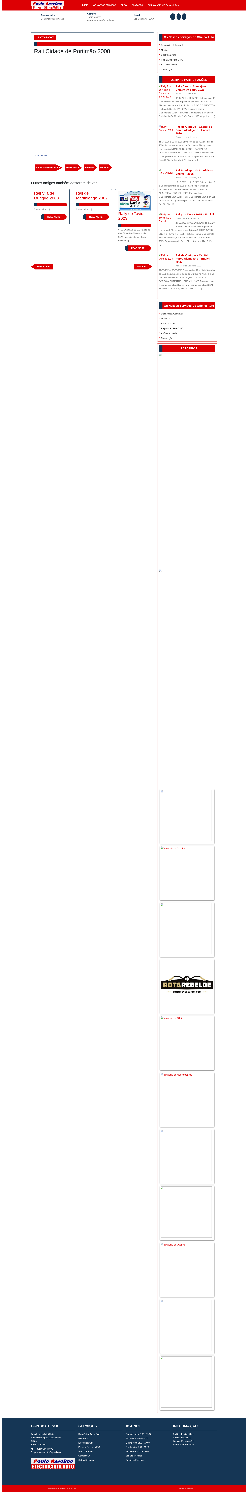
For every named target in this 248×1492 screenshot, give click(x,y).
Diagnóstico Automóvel (172, 45)
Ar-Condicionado (169, 64)
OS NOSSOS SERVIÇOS (104, 5)
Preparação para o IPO (172, 60)
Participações (46, 37)
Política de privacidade (183, 1434)
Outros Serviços (86, 1460)
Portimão (89, 167)
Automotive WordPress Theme (57, 1488)
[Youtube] (184, 16)
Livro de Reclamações (183, 1441)
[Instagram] (179, 16)
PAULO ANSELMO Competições (163, 5)
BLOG (124, 5)
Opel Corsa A (72, 167)
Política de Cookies (182, 1437)
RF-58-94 (104, 167)
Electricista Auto (168, 55)
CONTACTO (137, 5)
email (191, 1444)
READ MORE (57, 217)
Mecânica (165, 50)
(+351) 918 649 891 (44, 1449)
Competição (166, 69)
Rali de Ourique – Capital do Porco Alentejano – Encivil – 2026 (194, 130)
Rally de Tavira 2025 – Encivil (195, 214)
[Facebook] (173, 16)
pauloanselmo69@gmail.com (104, 20)
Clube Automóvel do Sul (48, 167)
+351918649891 (102, 17)
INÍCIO (85, 5)
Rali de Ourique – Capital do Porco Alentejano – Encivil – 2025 (194, 258)
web (186, 1444)
